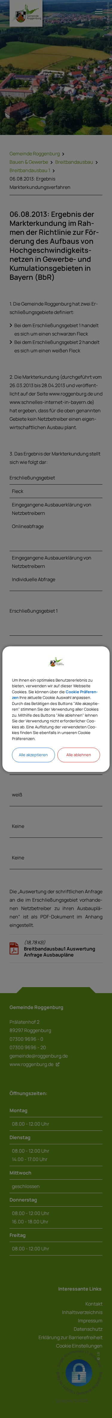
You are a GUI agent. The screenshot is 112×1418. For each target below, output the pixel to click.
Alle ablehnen (78, 754)
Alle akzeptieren (33, 754)
